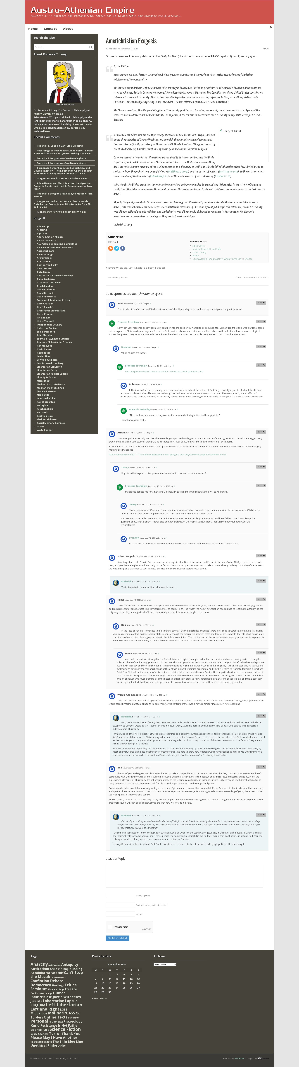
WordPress (239, 1058)
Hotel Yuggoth (45, 321)
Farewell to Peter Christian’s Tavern (68, 178)
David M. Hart (45, 292)
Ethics (71, 984)
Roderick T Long (46, 158)
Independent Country (49, 324)
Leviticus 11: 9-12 (228, 171)
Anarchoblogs (45, 254)
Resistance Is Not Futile (58, 1025)
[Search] (91, 47)
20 (267, 48)
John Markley (44, 335)
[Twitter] (116, 248)
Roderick (113, 48)
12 (131, 978)
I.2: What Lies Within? (64, 211)
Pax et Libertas (46, 401)
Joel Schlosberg (46, 331)
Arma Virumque (60, 969)
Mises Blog (43, 380)
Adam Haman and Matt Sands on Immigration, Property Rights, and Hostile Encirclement (62, 184)
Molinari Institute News (51, 384)
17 (117, 983)
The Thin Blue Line (68, 1041)
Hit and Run (43, 317)
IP (50, 996)
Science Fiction (65, 1029)
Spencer (43, 1034)
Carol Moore (44, 268)
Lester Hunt (44, 356)
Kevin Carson (44, 349)
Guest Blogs (45, 993)
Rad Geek (42, 412)
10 (117, 978)
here (56, 124)
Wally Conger (44, 429)
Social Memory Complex (51, 422)
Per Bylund (43, 405)
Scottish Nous (45, 415)
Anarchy (39, 964)
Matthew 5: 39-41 (178, 171)
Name (143, 895)
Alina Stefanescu (46, 240)
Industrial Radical (47, 328)
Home (33, 29)
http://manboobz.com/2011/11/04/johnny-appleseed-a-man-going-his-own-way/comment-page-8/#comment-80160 (167, 454)
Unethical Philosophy (48, 1045)
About (68, 29)
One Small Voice (46, 398)
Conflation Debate (47, 980)
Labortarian (53, 1000)
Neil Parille (43, 394)
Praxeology (72, 1021)
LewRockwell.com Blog (50, 363)
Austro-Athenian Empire (82, 10)
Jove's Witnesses (117, 267)
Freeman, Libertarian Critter (53, 299)
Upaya (40, 426)
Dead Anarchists (46, 296)
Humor (59, 993)
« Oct (95, 998)
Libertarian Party (47, 370)
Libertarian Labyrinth (49, 366)
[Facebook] (123, 248)
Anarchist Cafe (45, 250)
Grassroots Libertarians (51, 310)
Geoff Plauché (45, 307)
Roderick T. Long (46, 145)
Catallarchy (43, 271)
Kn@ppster (43, 352)
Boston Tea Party (47, 264)
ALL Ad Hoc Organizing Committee (57, 243)
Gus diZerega (44, 314)
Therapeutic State (41, 1041)
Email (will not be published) (152, 905)
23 (109, 987)
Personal (160, 267)
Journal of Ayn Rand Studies (53, 338)
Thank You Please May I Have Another (56, 1035)
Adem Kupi (43, 226)
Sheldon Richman (47, 419)
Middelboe (39, 1013)
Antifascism (54, 965)
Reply (260, 303)
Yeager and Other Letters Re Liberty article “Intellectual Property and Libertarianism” (61, 203)
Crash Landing (45, 285)
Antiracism (40, 968)
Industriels (39, 997)
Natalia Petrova (46, 391)
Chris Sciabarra (46, 278)
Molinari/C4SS (61, 1013)
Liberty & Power (46, 377)
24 (117, 987)
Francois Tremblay (128, 321)
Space (34, 1033)
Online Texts (55, 1017)
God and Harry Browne (117, 277)
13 (138, 978)
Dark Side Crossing (72, 145)
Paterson (73, 1017)
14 (95, 983)
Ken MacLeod (44, 345)
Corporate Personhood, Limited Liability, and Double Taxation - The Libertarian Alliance (62, 169)
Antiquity (69, 964)
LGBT (151, 267)
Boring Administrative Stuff (57, 971)
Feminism (39, 988)
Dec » (103, 998)
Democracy (41, 984)
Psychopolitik (45, 408)
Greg (40, 178)
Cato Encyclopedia (58, 977)
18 (124, 983)
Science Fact (40, 1030)
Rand (35, 1025)
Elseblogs (58, 985)
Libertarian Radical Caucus (52, 373)
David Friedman (46, 289)
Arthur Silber (44, 257)
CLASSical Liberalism (49, 282)
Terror (55, 1033)
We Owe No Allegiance (73, 158)
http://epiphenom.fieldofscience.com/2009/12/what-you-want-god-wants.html (164, 371)
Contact (50, 29)
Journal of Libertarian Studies (54, 342)
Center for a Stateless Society (55, 275)
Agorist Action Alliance (50, 236)
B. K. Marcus (44, 261)
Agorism (42, 233)
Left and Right (45, 1009)
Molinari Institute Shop (50, 387)
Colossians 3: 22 (159, 176)
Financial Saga (56, 989)
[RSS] (111, 248)
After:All (42, 229)
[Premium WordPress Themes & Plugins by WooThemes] (263, 1058)
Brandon (126, 347)
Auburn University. (44, 113)
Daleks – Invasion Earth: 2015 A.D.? (252, 277)
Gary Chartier (45, 303)
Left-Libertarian (138, 267)
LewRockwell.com (47, 359)
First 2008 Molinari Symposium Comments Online (63, 172)
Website (139, 914)
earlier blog (77, 127)
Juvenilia (36, 1001)
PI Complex (56, 1021)
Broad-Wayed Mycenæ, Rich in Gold (63, 195)
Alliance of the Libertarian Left (55, 247)
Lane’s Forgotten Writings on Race (70, 153)
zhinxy (125, 467)
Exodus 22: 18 (222, 176)
